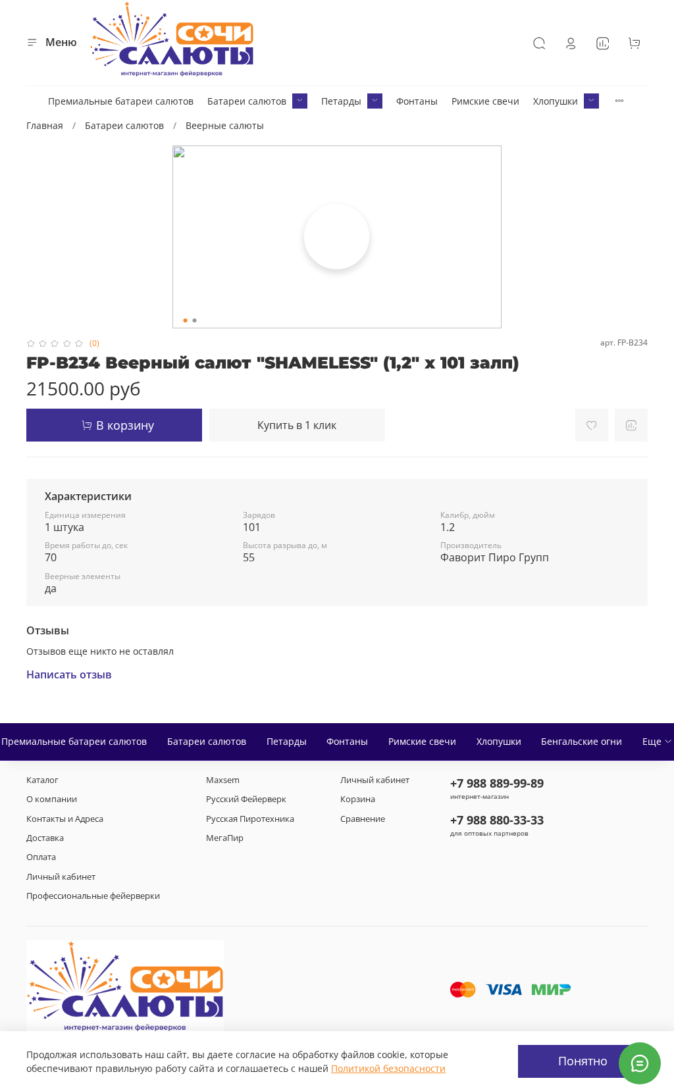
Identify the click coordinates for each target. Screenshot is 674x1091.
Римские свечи (485, 101)
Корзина (357, 799)
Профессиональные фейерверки (93, 895)
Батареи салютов (246, 101)
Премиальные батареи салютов (121, 101)
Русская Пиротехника (250, 819)
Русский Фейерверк (246, 799)
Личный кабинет (60, 876)
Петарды (341, 101)
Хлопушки (555, 101)
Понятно (583, 1061)
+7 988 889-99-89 (497, 783)
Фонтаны (417, 101)
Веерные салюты (225, 125)
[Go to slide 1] (186, 320)
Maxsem (223, 780)
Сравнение (362, 819)
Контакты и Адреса (64, 819)
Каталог (42, 780)
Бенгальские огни (581, 741)
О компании (51, 799)
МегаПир (225, 838)
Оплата (41, 857)
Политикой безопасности (388, 1068)
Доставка (45, 838)
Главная (44, 125)
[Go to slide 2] (195, 320)
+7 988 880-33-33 (497, 820)
